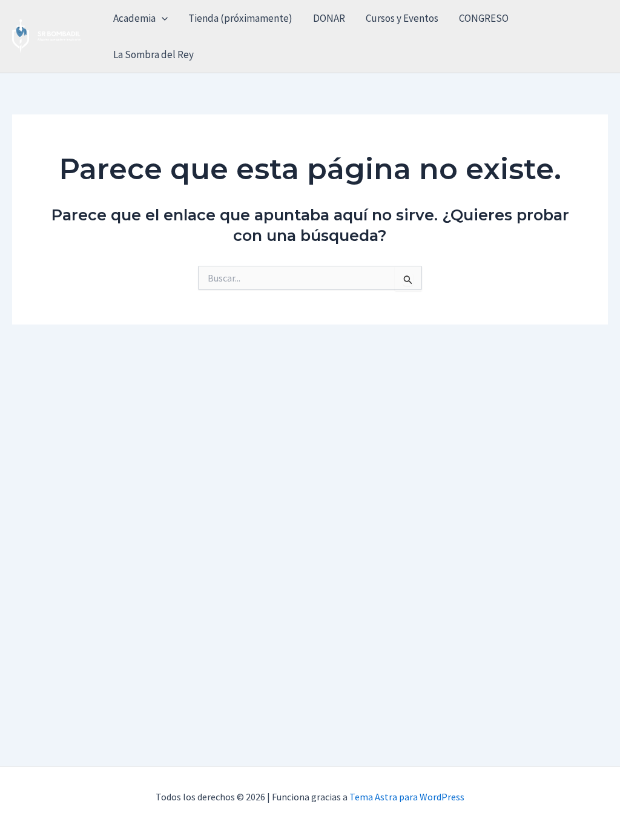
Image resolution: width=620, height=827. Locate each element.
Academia (134, 18)
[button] (162, 18)
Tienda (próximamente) (240, 18)
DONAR (329, 18)
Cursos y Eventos (402, 18)
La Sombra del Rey (153, 54)
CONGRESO (484, 18)
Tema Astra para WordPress (406, 797)
